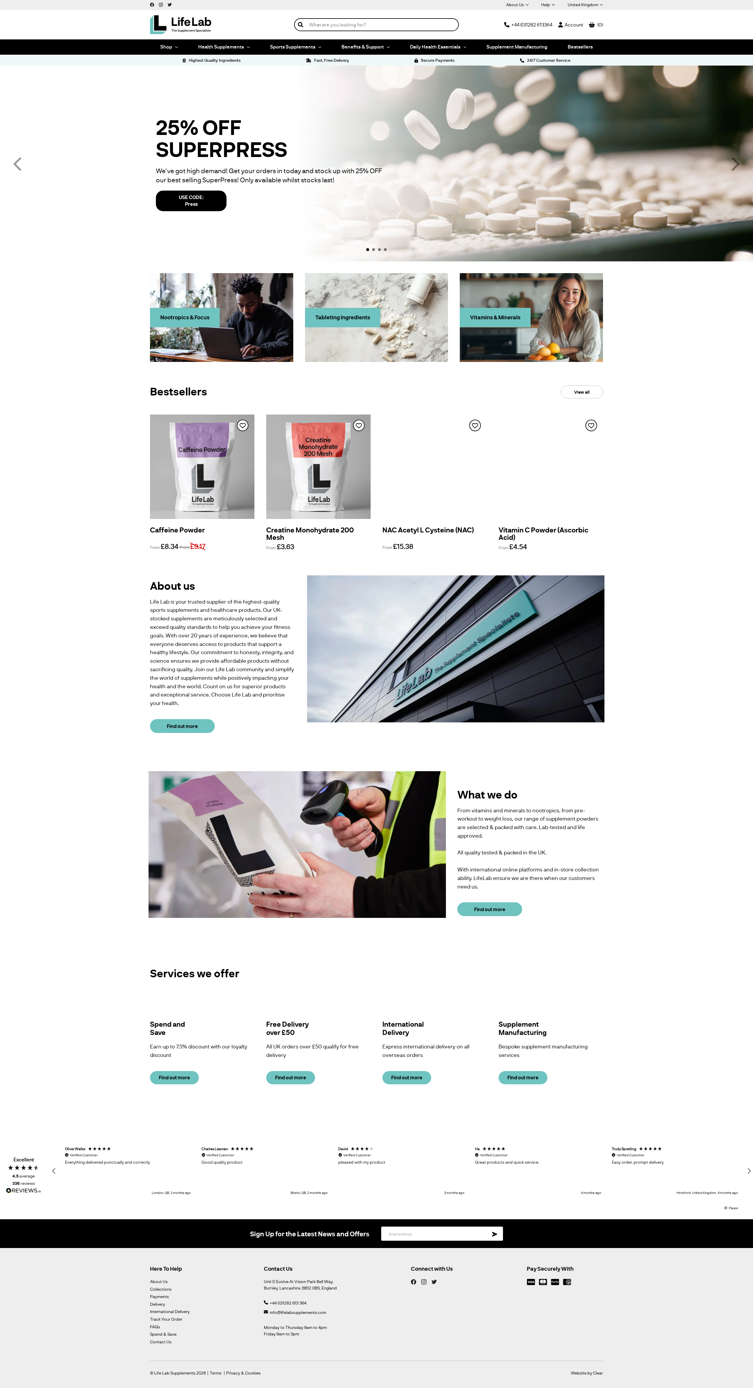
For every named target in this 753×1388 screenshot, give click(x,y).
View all (582, 392)
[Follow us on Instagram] (161, 4)
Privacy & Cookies (243, 1373)
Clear (598, 1373)
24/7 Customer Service (548, 60)
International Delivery (170, 1311)
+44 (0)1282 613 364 (288, 1303)
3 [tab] (379, 249)
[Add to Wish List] (243, 425)
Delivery (157, 1304)
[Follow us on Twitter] (170, 4)
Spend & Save (163, 1334)
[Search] (300, 24)
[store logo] (180, 24)
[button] (54, 1171)
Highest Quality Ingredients (214, 60)
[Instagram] (424, 1281)
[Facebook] (413, 1281)
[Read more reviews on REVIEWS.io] (23, 1191)
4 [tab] (385, 249)
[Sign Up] (494, 1234)
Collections (160, 1289)
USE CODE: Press (191, 200)
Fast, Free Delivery (331, 60)
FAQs (155, 1326)
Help (545, 4)
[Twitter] (434, 1281)
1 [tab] (367, 249)
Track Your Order (166, 1319)
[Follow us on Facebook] (152, 4)
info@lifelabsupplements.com (298, 1312)
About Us (515, 4)
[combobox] (376, 24)
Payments (159, 1296)
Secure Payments (437, 60)
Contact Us (160, 1341)
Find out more (182, 726)
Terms (215, 1373)
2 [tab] (373, 249)
